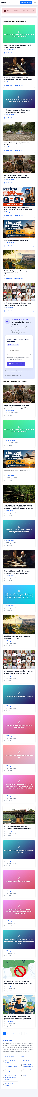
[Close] (33, 10)
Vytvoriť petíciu (17, 364)
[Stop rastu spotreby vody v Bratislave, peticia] (19, 137)
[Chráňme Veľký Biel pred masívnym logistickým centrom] (19, 265)
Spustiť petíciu (26, 2)
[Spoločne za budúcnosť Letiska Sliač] (19, 234)
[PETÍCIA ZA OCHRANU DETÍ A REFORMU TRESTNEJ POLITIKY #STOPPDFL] (19, 105)
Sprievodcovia (8, 1057)
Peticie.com (6, 3)
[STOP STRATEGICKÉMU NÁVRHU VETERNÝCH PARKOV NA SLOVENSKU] (19, 40)
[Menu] (35, 2)
